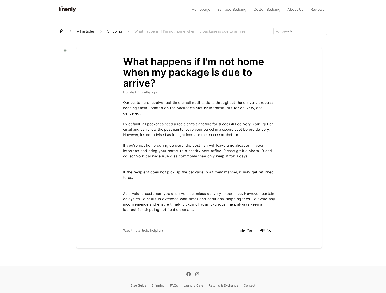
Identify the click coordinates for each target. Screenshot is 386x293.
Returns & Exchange (223, 285)
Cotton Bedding (267, 9)
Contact (249, 285)
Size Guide (138, 285)
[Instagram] (197, 275)
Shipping (158, 285)
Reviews (317, 9)
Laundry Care (193, 285)
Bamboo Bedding (231, 9)
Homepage (201, 9)
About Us (295, 9)
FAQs (174, 285)
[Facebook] (188, 275)
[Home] (61, 31)
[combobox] (300, 31)
